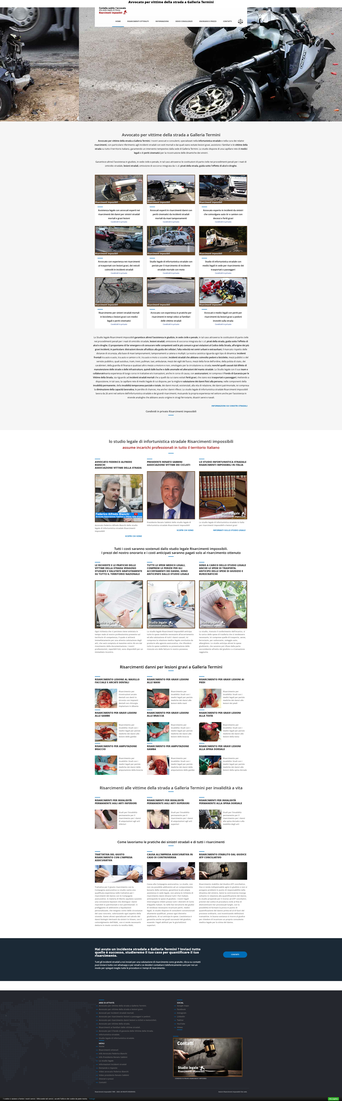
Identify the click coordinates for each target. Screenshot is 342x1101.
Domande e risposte (108, 1068)
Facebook (181, 1009)
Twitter (180, 1020)
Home (118, 21)
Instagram (181, 1013)
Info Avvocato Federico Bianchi (113, 1053)
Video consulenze (184, 21)
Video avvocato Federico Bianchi (114, 1071)
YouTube (181, 1023)
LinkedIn (181, 1016)
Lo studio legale (106, 1060)
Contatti (227, 21)
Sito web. (244, 1092)
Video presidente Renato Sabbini (114, 1075)
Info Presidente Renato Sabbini (113, 1057)
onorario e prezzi (207, 21)
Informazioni (162, 21)
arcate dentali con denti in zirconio (128, 697)
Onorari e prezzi (106, 1078)
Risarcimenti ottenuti (138, 21)
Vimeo (180, 1027)
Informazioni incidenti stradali (113, 1064)
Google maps (183, 1005)
